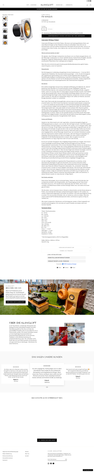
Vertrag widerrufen (88, 470)
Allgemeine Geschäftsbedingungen (10, 451)
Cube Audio (10, 14)
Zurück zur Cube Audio (48, 440)
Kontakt (27, 455)
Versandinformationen (8, 458)
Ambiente (69, 5)
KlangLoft (47, 5)
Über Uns (27, 453)
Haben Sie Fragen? (66, 250)
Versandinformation (66, 247)
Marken (27, 451)
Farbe (44, 26)
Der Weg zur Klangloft (15, 302)
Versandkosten (52, 21)
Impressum (5, 460)
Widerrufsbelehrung (7, 453)
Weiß (44, 29)
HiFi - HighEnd (32, 5)
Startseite (5, 14)
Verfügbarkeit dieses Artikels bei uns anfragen (66, 35)
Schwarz (50, 29)
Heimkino (59, 5)
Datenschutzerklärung (8, 455)
